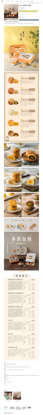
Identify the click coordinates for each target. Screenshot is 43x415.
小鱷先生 (6, 408)
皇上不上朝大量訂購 (8, 400)
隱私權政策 (8, 413)
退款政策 (11, 413)
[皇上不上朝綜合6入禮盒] (11, 11)
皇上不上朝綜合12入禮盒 (17, 400)
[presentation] (6, 21)
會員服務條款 (5, 413)
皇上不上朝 (6, 409)
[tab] (6, 21)
